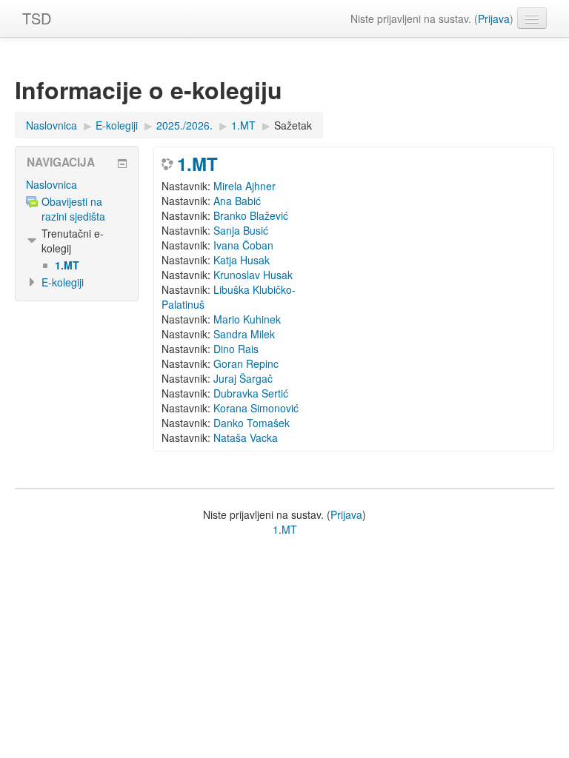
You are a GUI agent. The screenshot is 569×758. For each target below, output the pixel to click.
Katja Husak (241, 259)
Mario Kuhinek (247, 319)
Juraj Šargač (243, 378)
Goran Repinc (246, 363)
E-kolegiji (62, 282)
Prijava (494, 18)
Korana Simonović (256, 407)
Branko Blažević (250, 215)
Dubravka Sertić (250, 393)
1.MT (197, 163)
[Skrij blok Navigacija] (122, 163)
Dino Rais (236, 348)
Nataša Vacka (245, 437)
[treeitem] (76, 184)
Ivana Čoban (243, 245)
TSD (36, 18)
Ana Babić (237, 200)
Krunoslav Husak (253, 274)
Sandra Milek (244, 333)
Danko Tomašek (251, 422)
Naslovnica (51, 184)
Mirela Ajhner (244, 185)
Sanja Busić (240, 230)
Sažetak (293, 125)
